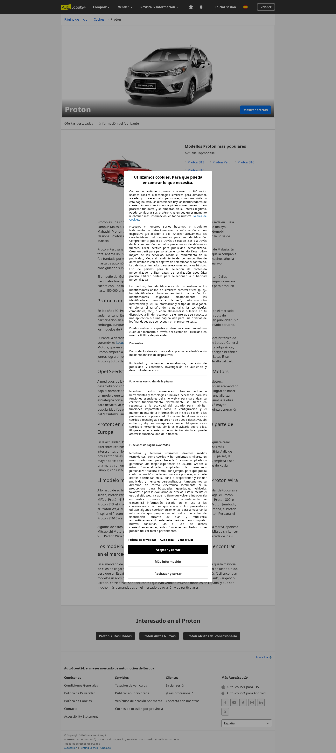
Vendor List (185, 540)
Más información (168, 561)
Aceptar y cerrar (168, 550)
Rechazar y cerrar (168, 574)
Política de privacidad (142, 540)
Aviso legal (167, 540)
